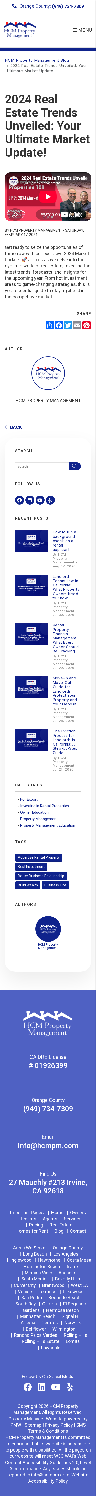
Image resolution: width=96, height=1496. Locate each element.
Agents (50, 1218)
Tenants (28, 1218)
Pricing (36, 1225)
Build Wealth (28, 885)
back (15, 427)
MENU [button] (84, 30)
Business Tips (55, 885)
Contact (78, 1231)
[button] (19, 500)
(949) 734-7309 (68, 6)
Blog (59, 1231)
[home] (20, 29)
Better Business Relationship (41, 876)
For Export (29, 799)
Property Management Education (47, 825)
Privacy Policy (59, 1425)
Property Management (39, 819)
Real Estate (61, 1225)
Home (57, 1212)
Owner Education (34, 812)
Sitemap (33, 1425)
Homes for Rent (32, 1231)
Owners (78, 1212)
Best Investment (31, 867)
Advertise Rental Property (39, 857)
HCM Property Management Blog (37, 60)
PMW (15, 1425)
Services (73, 1218)
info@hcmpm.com (48, 1145)
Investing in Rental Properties (44, 806)
